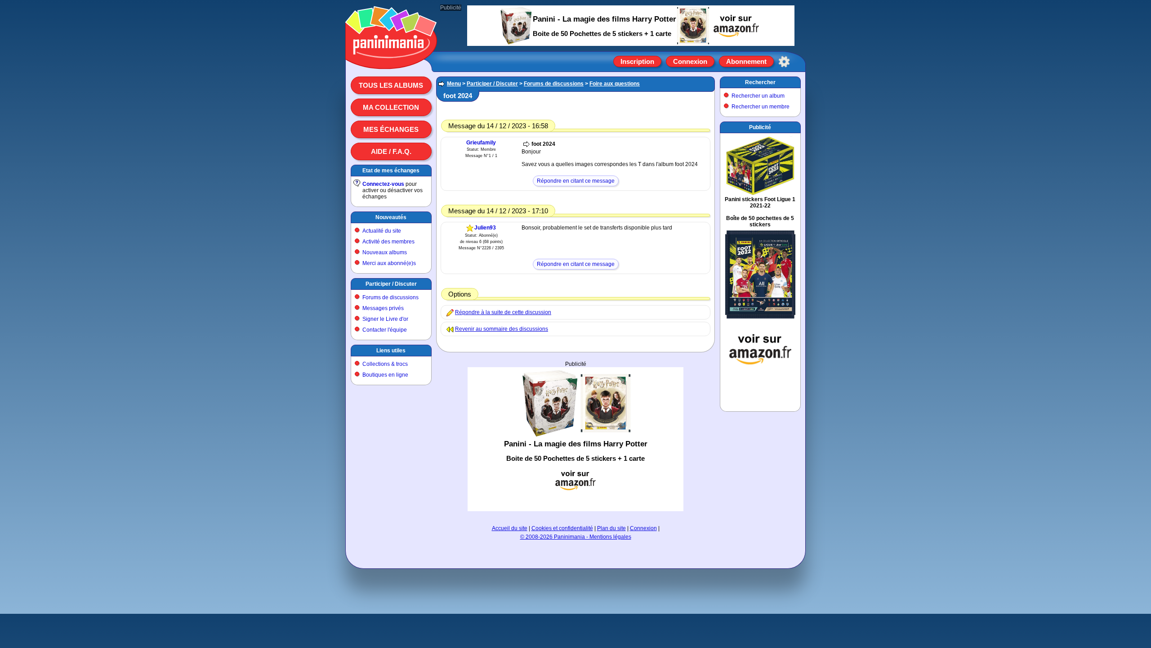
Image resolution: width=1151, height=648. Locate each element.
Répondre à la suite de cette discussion (503, 312)
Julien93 (485, 228)
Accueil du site (509, 528)
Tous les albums (391, 85)
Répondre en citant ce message (576, 181)
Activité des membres (388, 241)
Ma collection (391, 107)
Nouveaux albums (384, 252)
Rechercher (760, 82)
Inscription (637, 61)
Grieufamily (481, 143)
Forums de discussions (390, 297)
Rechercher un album (758, 96)
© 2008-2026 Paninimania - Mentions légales (575, 537)
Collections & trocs (385, 364)
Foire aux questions (614, 84)
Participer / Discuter (391, 284)
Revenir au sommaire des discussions (501, 329)
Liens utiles (391, 350)
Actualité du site (381, 231)
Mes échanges (391, 129)
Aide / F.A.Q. (391, 151)
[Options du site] (784, 62)
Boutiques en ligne (385, 375)
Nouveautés (390, 217)
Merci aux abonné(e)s (389, 263)
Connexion (690, 61)
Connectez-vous (383, 184)
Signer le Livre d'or (385, 319)
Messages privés (383, 308)
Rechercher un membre (761, 107)
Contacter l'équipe (384, 330)
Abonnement (746, 61)
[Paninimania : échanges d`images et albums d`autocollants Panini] (391, 58)
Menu (454, 84)
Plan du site (611, 528)
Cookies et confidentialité (562, 528)
